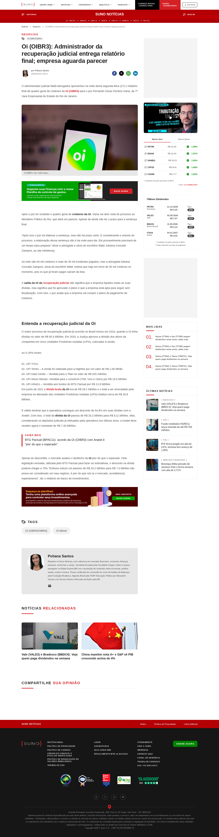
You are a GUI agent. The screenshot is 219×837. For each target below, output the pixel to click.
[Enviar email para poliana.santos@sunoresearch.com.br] (49, 586)
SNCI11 (136, 21)
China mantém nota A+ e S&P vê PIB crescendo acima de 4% (107, 656)
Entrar (191, 5)
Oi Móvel (61, 530)
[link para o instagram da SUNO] (114, 797)
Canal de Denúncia (148, 758)
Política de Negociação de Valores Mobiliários (63, 760)
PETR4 (150, 147)
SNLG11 (146, 21)
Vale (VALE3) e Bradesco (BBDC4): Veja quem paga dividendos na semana (49, 656)
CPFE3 (150, 167)
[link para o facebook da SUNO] (96, 797)
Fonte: (188, 185)
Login (97, 742)
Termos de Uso (56, 765)
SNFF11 (114, 21)
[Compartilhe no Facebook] (114, 73)
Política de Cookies (59, 750)
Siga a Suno (144, 746)
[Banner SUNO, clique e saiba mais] (80, 193)
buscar (191, 14)
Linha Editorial (190, 724)
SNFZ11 (72, 21)
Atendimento (144, 742)
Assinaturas (101, 746)
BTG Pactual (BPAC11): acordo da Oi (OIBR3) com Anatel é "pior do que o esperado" (65, 442)
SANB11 (151, 160)
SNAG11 (83, 21)
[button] (30, 14)
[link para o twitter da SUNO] (105, 797)
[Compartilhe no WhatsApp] (128, 73)
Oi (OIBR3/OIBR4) (34, 39)
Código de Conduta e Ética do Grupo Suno (59, 754)
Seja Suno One (102, 750)
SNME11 (125, 21)
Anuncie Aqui (145, 754)
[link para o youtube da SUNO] (123, 797)
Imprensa (142, 750)
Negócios (37, 27)
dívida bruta (54, 389)
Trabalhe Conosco (148, 762)
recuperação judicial (56, 282)
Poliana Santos (61, 556)
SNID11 (104, 21)
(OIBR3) (72, 91)
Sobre (143, 724)
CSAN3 (150, 174)
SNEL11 (94, 21)
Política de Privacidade (165, 724)
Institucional (55, 742)
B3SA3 (150, 153)
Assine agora (185, 744)
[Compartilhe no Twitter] (121, 73)
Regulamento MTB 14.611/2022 (111, 754)
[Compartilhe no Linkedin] (135, 73)
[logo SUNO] (28, 5)
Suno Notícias (31, 724)
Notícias (25, 27)
